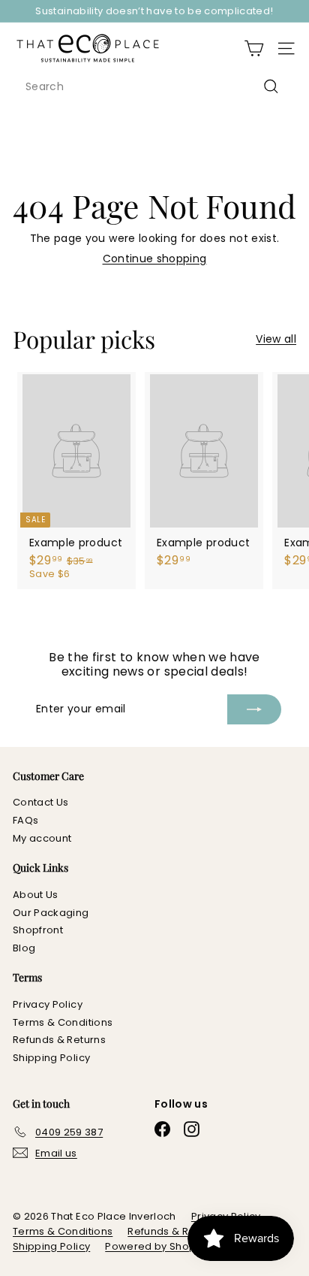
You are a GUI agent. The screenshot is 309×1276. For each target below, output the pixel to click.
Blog (24, 948)
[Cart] (254, 48)
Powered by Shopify (156, 1246)
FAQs (25, 820)
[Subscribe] (254, 709)
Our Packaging (51, 913)
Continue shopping (155, 258)
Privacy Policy (47, 1004)
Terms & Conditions (62, 1022)
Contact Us (41, 802)
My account (42, 838)
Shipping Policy (51, 1058)
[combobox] (154, 87)
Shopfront (38, 930)
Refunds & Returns (59, 1040)
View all (276, 339)
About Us (35, 894)
